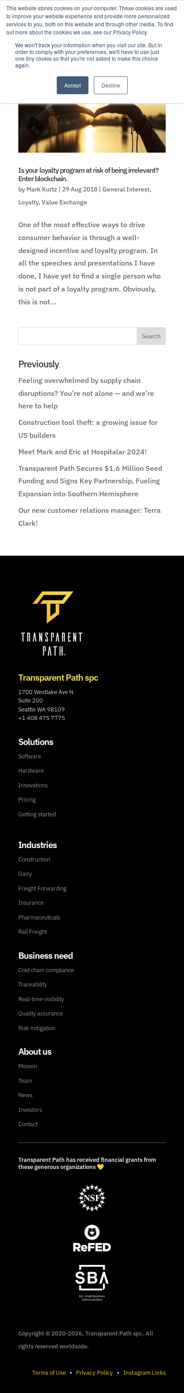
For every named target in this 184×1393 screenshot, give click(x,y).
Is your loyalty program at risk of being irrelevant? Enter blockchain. (88, 174)
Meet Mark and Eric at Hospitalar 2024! (82, 451)
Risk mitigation (36, 1028)
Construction (34, 859)
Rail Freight (32, 932)
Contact (28, 1124)
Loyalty (28, 202)
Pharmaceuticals (39, 917)
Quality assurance (40, 1013)
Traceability (32, 984)
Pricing (27, 799)
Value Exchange (64, 202)
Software (29, 756)
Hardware (31, 770)
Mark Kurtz (41, 189)
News (25, 1095)
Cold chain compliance (46, 970)
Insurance (31, 902)
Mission (27, 1066)
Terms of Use (49, 1372)
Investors (30, 1110)
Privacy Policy (94, 1372)
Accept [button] (72, 85)
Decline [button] (110, 85)
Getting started (37, 814)
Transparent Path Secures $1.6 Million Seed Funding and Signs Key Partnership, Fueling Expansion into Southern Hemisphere (90, 481)
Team (25, 1081)
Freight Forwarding (42, 888)
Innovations (33, 785)
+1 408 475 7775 (41, 718)
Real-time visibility (41, 999)
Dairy (25, 873)
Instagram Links (144, 1372)
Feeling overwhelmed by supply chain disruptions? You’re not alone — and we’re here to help (86, 393)
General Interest (126, 189)
